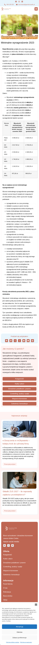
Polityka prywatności (26, 642)
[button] (36, 605)
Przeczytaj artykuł (9, 464)
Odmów (19, 632)
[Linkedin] (12, 545)
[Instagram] (8, 545)
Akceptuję (19, 627)
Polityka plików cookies (12, 642)
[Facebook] (4, 545)
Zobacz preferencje (19, 638)
